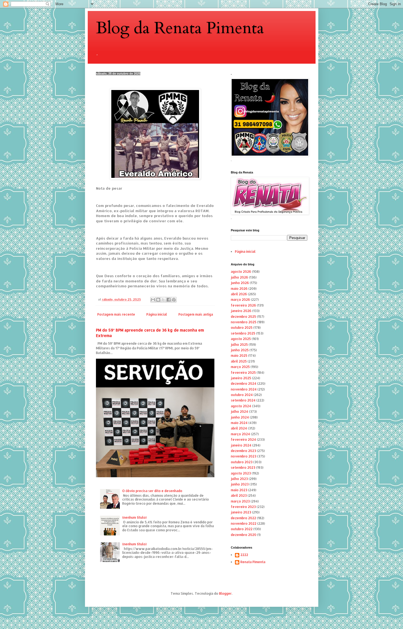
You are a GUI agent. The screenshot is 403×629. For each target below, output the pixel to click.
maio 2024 (239, 423)
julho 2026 (239, 277)
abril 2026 (239, 294)
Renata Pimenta (252, 562)
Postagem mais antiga (195, 314)
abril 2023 (239, 495)
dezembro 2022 (243, 518)
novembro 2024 (244, 389)
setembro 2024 (243, 400)
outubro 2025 (241, 327)
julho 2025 (239, 344)
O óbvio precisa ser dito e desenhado (152, 491)
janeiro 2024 (241, 445)
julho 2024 (239, 411)
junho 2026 (240, 283)
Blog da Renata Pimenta (180, 28)
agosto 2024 (241, 406)
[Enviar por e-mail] (153, 299)
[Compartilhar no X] (163, 299)
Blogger (225, 593)
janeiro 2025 (241, 378)
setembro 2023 (243, 467)
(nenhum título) (134, 517)
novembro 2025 (243, 322)
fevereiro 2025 (243, 372)
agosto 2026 (241, 271)
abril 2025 (239, 361)
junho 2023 (240, 484)
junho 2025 (240, 350)
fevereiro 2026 (243, 305)
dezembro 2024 (243, 383)
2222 (244, 555)
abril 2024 (239, 428)
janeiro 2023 (241, 512)
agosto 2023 (241, 473)
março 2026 (240, 299)
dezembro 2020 (243, 535)
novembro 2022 (243, 523)
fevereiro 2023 (243, 507)
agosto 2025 (241, 339)
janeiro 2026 (241, 311)
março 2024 (240, 434)
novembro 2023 (243, 456)
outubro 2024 (242, 395)
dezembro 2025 (243, 316)
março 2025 (240, 367)
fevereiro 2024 (243, 439)
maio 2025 (239, 355)
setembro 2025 (243, 333)
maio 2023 (239, 490)
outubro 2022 (241, 529)
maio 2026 (239, 289)
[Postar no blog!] (158, 299)
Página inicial (156, 314)
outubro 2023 (241, 462)
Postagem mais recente (116, 314)
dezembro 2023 (243, 451)
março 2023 (240, 501)
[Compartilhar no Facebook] (168, 299)
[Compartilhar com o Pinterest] (174, 299)
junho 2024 (240, 417)
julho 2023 (239, 479)
